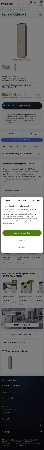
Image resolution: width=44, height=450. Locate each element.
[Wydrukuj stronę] (11, 146)
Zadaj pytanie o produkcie (15, 342)
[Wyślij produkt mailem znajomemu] (4, 146)
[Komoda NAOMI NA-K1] (26, 287)
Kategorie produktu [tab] (12, 190)
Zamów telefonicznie (23, 140)
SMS (12, 134)
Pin (26, 146)
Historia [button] (21, 446)
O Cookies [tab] (36, 200)
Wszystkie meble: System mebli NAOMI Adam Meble (18, 274)
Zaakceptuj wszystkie (22, 233)
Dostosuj (22, 240)
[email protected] (13, 401)
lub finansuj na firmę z (10, 80)
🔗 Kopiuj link (37, 146)
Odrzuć (22, 247)
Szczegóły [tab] (22, 200)
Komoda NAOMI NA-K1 (25, 297)
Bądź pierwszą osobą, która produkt (21, 335)
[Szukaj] (18, 3)
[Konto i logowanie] (35, 3)
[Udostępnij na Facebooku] (17, 146)
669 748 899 (13, 385)
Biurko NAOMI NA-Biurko (8, 297)
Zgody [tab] (7, 200)
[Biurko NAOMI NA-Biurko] (10, 287)
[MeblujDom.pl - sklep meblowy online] (7, 3)
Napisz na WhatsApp (9, 392)
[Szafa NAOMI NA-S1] (6, 67)
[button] (36, 9)
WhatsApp (33, 134)
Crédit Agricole (15, 76)
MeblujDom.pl (7, 440)
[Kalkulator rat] (13, 78)
